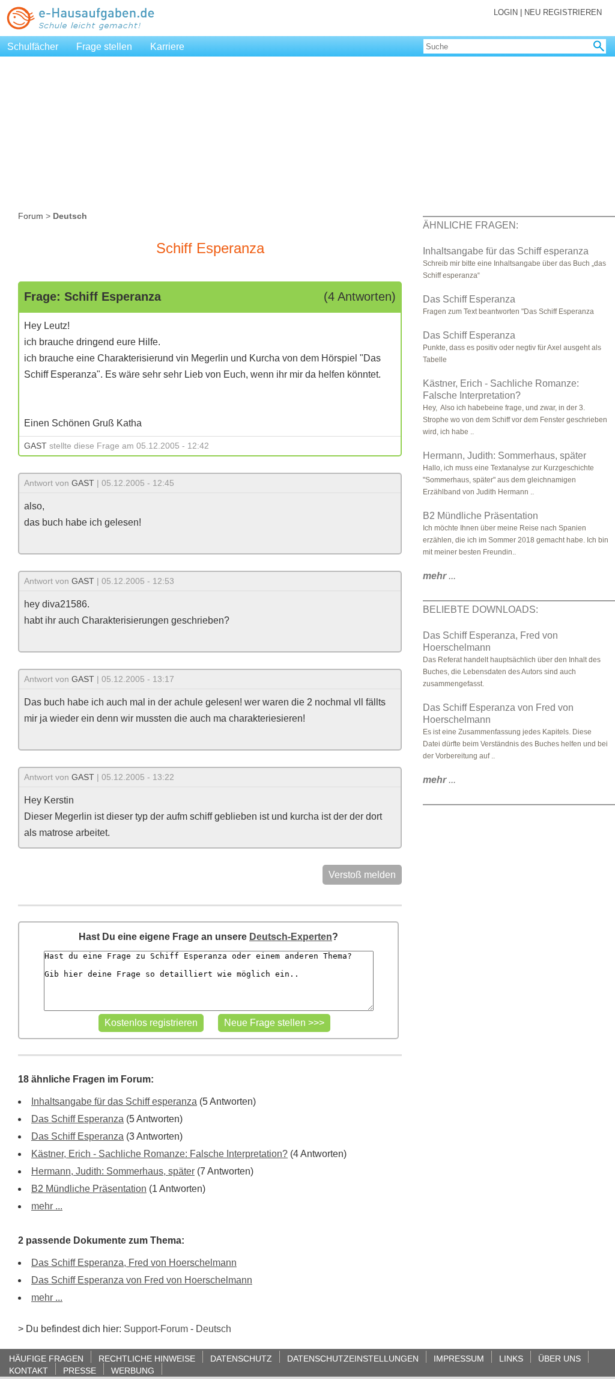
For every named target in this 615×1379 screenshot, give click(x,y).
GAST (35, 445)
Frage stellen (104, 46)
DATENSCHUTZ (241, 1358)
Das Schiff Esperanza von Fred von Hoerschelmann (141, 1280)
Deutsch (213, 1329)
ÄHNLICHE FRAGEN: (470, 225)
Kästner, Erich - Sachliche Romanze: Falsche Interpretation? (159, 1154)
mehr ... (46, 1206)
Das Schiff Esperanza (77, 1119)
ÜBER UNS (559, 1358)
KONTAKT (28, 1370)
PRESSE (79, 1370)
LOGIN (506, 12)
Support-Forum (156, 1329)
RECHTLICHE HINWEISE (146, 1358)
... (439, 576)
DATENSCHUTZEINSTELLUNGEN (353, 1358)
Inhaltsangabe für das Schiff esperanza (114, 1101)
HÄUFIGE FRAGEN (46, 1358)
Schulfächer (32, 46)
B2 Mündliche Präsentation (89, 1189)
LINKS (511, 1358)
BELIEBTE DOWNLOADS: (480, 609)
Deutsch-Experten (290, 937)
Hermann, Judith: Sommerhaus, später (113, 1171)
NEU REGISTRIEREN (563, 12)
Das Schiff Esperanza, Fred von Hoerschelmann (134, 1263)
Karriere (167, 46)
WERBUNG (132, 1370)
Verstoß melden (362, 875)
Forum (30, 216)
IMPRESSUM (459, 1358)
